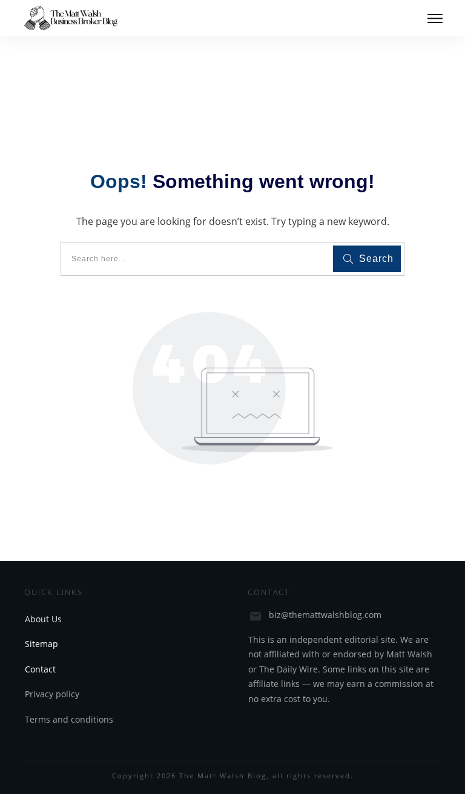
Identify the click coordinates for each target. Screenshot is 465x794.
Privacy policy (52, 694)
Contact (40, 669)
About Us (43, 619)
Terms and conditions (69, 719)
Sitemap (41, 643)
